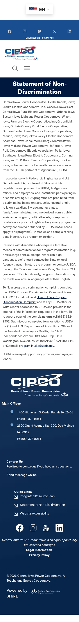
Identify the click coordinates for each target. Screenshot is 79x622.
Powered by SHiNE (17, 593)
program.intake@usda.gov (36, 345)
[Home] (29, 53)
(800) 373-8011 (30, 419)
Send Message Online (22, 475)
